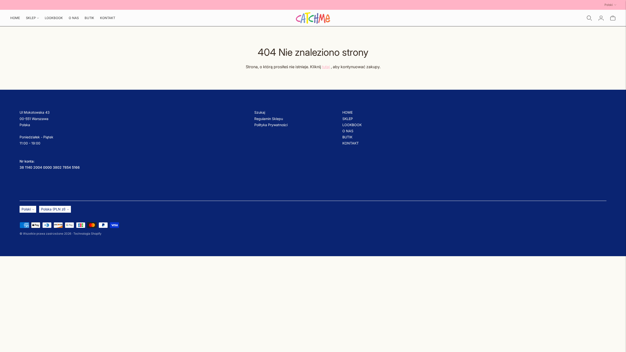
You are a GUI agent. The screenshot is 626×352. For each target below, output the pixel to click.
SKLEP (31, 18)
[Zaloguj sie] (601, 18)
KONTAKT (107, 18)
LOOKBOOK (54, 18)
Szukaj (259, 112)
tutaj (326, 66)
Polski (608, 5)
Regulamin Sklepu (268, 119)
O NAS (74, 18)
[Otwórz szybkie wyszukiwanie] (589, 18)
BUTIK (89, 18)
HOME (15, 18)
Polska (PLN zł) (53, 209)
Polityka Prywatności (271, 125)
